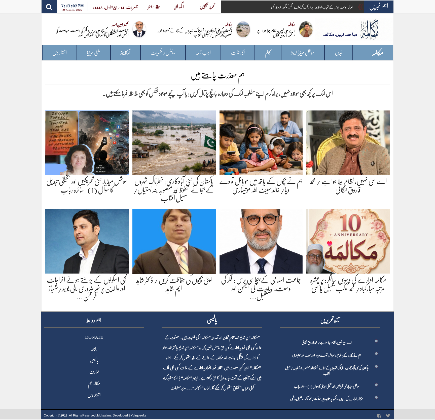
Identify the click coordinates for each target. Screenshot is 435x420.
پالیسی (94, 360)
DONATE (94, 337)
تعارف (94, 372)
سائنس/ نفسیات (163, 53)
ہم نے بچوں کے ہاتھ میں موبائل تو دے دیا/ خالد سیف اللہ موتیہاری (326, 355)
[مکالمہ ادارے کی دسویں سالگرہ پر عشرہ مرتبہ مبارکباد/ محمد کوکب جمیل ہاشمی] (348, 240)
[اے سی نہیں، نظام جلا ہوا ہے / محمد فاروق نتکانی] (348, 142)
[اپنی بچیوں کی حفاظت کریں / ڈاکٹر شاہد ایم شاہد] (174, 240)
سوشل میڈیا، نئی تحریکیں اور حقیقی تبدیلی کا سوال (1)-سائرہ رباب (326, 386)
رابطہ (94, 349)
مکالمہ (377, 53)
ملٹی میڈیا (93, 53)
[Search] (49, 7)
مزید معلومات (178, 388)
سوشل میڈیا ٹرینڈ (302, 53)
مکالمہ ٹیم (94, 383)
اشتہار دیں (59, 53)
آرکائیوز (125, 53)
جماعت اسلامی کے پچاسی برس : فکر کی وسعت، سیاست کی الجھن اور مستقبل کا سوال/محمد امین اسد (92, 32)
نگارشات (238, 53)
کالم (268, 53)
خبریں (339, 53)
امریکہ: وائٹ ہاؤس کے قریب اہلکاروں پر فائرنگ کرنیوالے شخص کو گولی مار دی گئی (312, 7)
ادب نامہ (203, 53)
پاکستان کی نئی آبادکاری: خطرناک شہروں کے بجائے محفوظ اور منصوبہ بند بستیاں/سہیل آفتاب (195, 32)
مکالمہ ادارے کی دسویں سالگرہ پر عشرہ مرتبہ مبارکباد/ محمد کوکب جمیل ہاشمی (326, 398)
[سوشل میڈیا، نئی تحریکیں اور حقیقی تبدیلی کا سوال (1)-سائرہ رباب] (87, 142)
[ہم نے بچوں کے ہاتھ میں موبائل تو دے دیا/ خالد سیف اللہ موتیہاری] (261, 142)
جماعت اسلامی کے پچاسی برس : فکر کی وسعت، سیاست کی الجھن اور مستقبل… (261, 288)
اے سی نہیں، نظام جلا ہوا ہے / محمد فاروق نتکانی (276, 32)
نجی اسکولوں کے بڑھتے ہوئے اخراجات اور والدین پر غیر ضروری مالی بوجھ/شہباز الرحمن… (87, 288)
